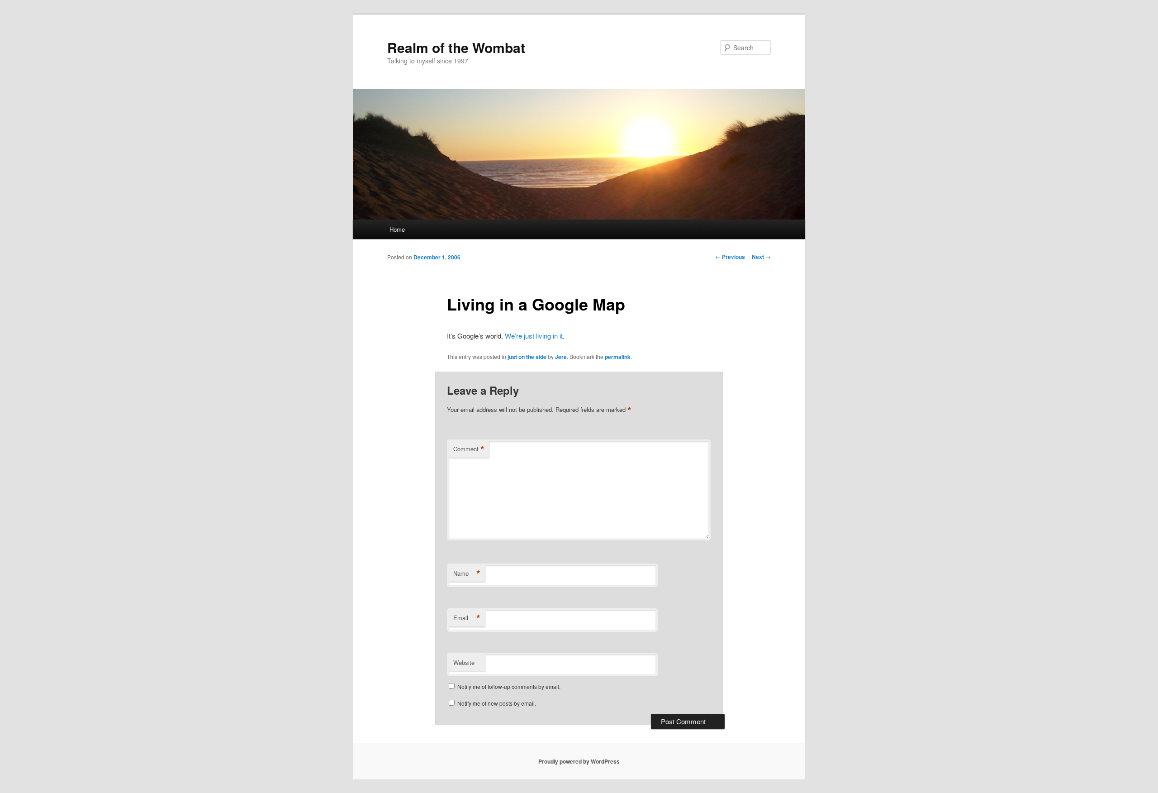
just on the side (527, 357)
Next (761, 257)
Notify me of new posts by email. (496, 703)
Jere (561, 357)
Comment (468, 449)
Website (464, 662)
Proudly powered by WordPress (579, 761)
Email (466, 618)
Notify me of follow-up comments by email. (508, 686)
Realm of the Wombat (456, 47)
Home (397, 229)
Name (466, 573)
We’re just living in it (534, 335)
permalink (618, 357)
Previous (730, 257)
